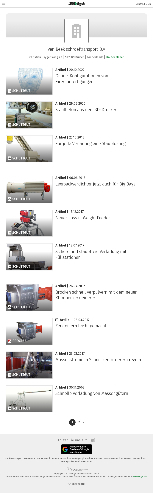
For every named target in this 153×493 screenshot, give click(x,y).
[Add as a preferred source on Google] (76, 449)
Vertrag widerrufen (70, 461)
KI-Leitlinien (86, 461)
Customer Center (59, 458)
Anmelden (143, 3)
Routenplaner (115, 57)
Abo (145, 458)
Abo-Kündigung (75, 458)
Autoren (137, 458)
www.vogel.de (140, 476)
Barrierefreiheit (111, 458)
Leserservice (29, 458)
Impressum (126, 458)
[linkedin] (92, 440)
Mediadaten (43, 458)
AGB (87, 458)
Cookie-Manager (13, 458)
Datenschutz (96, 458)
